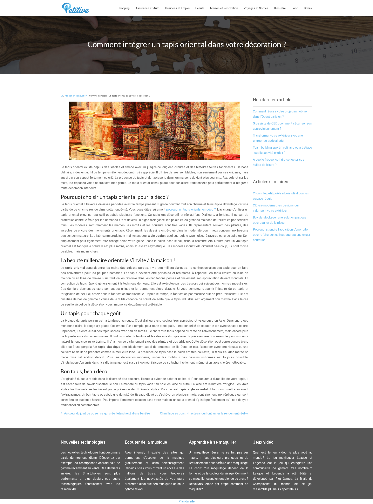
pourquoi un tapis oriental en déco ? (191, 209)
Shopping (124, 8)
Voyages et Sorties (256, 8)
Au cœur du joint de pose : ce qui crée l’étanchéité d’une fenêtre (107, 413)
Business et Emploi (177, 8)
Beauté (199, 8)
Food (295, 8)
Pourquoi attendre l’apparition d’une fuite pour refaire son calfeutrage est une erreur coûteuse (281, 235)
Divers (308, 8)
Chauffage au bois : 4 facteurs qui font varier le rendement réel (202, 413)
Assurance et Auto (147, 8)
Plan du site (187, 501)
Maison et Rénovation (224, 8)
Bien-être (280, 8)
